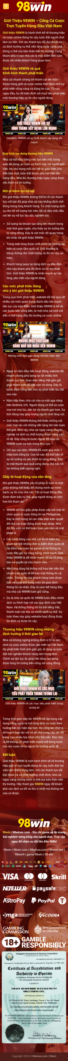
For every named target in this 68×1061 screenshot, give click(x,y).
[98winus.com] (34, 6)
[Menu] (6, 6)
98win (6, 832)
